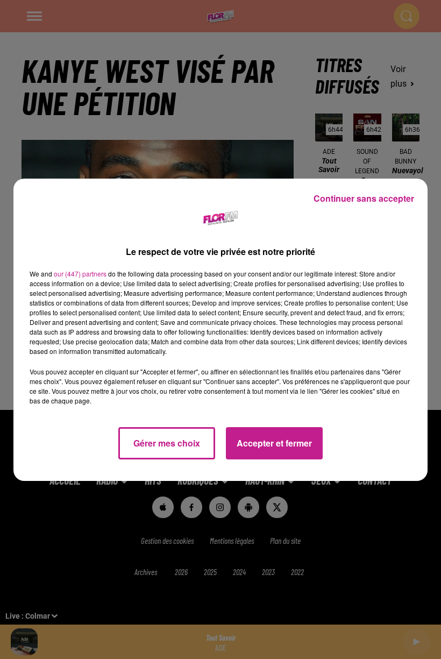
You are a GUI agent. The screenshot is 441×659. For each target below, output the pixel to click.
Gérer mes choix (166, 443)
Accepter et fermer (274, 443)
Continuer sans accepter (364, 198)
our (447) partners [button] (80, 273)
